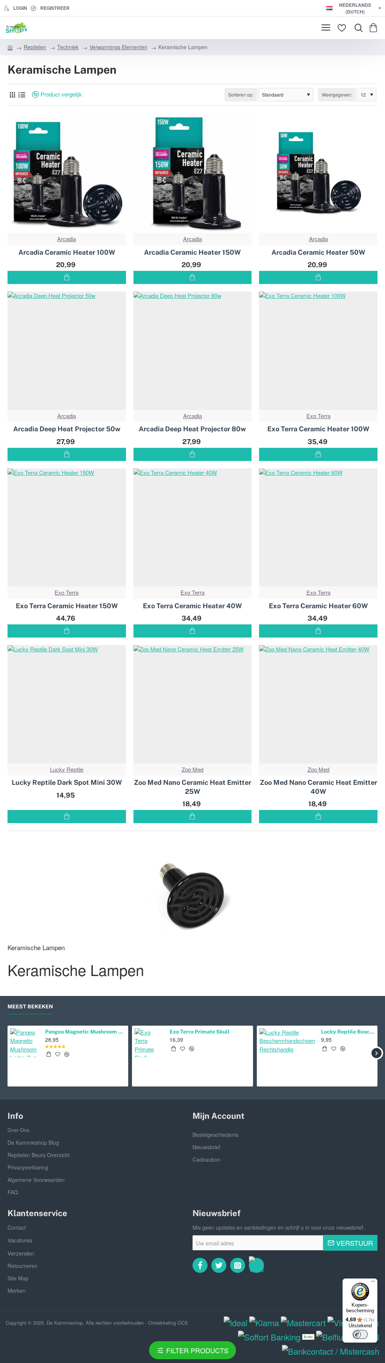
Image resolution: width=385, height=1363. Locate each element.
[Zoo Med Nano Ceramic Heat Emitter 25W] (192, 704)
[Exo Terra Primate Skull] (149, 1042)
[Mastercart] (303, 1322)
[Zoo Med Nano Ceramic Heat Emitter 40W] (318, 704)
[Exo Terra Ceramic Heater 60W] (318, 527)
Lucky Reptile (66, 769)
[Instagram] (237, 1265)
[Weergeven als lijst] (21, 94)
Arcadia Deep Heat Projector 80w (192, 429)
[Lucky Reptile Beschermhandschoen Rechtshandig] (287, 1056)
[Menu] (325, 28)
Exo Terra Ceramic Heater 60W (318, 606)
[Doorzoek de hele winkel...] (356, 28)
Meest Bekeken (30, 1006)
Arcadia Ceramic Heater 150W (192, 252)
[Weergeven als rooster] (12, 94)
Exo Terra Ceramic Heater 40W (192, 606)
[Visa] (338, 1322)
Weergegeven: (337, 94)
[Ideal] (235, 1322)
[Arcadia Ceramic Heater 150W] (192, 174)
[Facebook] (200, 1265)
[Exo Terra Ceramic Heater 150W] (67, 527)
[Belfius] (331, 1337)
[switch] (360, 1334)
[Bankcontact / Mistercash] (330, 1351)
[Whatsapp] (256, 1265)
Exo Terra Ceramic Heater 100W (318, 429)
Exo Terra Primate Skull (200, 1032)
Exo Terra (318, 416)
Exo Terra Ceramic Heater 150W (67, 606)
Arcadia (66, 239)
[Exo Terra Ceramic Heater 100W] (318, 351)
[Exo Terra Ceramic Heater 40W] (192, 527)
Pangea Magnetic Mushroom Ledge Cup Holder (85, 1032)
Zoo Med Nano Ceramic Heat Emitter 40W (318, 786)
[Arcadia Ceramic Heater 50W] (318, 174)
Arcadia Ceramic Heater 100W (66, 252)
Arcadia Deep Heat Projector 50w (66, 429)
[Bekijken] (374, 28)
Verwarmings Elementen (118, 47)
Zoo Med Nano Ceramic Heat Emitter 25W (192, 786)
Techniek (68, 47)
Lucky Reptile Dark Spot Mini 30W (67, 782)
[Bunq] (308, 1337)
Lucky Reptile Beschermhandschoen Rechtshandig (348, 1032)
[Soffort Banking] (269, 1337)
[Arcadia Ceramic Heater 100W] (67, 174)
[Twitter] (218, 1265)
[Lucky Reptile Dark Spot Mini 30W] (67, 704)
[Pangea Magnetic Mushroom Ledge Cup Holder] (24, 1042)
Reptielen (35, 47)
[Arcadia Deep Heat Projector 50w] (67, 351)
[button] (67, 277)
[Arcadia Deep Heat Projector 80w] (192, 351)
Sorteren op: (240, 94)
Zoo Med (192, 769)
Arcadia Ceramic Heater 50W (318, 252)
